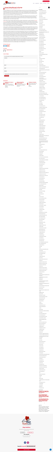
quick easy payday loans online (43, 296)
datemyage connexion (42, 88)
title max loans (41, 344)
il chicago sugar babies (42, 162)
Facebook (3, 45)
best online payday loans (42, 44)
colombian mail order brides (43, 83)
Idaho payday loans (41, 161)
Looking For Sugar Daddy (42, 202)
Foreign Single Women (42, 128)
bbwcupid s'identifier (42, 35)
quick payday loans (41, 299)
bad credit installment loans (43, 30)
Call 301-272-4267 (46, 1)
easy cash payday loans (42, 97)
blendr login (40, 55)
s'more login (40, 312)
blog (39, 57)
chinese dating (41, 80)
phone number (41, 293)
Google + (7, 45)
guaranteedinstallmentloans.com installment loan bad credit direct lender (43, 142)
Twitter (5, 45)
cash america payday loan (42, 72)
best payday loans (41, 47)
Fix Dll (40, 118)
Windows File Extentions (42, 374)
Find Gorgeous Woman (42, 115)
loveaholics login (41, 203)
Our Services (44, 3)
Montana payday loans (42, 230)
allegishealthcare (8, 8)
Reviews (48, 3)
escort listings (41, 104)
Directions (41, 3)
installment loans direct (42, 171)
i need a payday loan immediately (43, 159)
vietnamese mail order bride (43, 365)
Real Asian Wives (41, 300)
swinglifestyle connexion (42, 327)
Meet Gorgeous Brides (42, 216)
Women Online (41, 378)
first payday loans (41, 117)
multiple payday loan (42, 232)
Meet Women (41, 220)
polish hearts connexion (42, 295)
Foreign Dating (41, 124)
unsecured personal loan (42, 357)
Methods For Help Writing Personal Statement (8, 83)
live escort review (41, 196)
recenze (40, 302)
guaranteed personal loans (42, 139)
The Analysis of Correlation (20, 82)
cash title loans (41, 75)
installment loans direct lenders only (44, 172)
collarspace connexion (42, 81)
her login (40, 145)
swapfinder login (41, 326)
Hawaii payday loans (42, 144)
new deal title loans (41, 239)
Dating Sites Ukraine (41, 91)
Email (8, 45)
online (40, 247)
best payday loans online (42, 48)
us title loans (40, 358)
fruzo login (40, 132)
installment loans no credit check (43, 175)
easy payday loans (41, 100)
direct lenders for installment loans (43, 94)
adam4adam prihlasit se (42, 13)
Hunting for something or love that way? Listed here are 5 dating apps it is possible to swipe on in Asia (44, 399)
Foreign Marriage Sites (42, 127)
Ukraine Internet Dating (42, 351)
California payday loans (42, 65)
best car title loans (41, 38)
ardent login (40, 23)
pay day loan (41, 257)
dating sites (40, 90)
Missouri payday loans (42, 229)
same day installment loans (42, 313)
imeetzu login (41, 165)
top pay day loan (41, 348)
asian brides (40, 27)
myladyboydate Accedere (42, 236)
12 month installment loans (42, 10)
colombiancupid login (42, 84)
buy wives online (41, 64)
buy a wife (40, 62)
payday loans (41, 266)
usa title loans (41, 362)
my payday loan (41, 233)
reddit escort (41, 303)
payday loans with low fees (42, 270)
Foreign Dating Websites (42, 125)
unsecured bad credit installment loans (44, 354)
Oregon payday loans (42, 256)
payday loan (40, 260)
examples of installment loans (43, 107)
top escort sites (41, 345)
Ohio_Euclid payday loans (42, 243)
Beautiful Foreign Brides (42, 37)
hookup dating (41, 152)
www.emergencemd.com (31, 446)
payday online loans (41, 271)
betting (40, 51)
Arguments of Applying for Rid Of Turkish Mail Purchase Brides (33, 83)
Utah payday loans (41, 364)
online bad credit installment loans (43, 249)
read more (18, 86)
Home (33, 3)
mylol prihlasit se (41, 237)
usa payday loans (41, 361)
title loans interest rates (42, 341)
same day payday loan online (43, 316)
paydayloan (40, 273)
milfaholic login (41, 226)
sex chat (40, 320)
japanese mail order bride (42, 186)
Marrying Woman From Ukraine (43, 212)
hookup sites (40, 154)
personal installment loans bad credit (44, 285)
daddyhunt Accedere (42, 87)
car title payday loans (42, 68)
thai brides (40, 338)
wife (39, 372)
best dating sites (41, 41)
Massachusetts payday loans (43, 215)
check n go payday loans (42, 76)
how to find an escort (42, 158)
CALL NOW (22, 432)
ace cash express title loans (42, 12)
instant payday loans (42, 178)
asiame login (41, 26)
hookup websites (41, 155)
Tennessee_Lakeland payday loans (43, 333)
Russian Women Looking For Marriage (44, 310)
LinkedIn (6, 45)
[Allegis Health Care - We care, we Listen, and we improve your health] (9, 3)
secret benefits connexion (42, 317)
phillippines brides (41, 292)
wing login (40, 375)
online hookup (41, 250)
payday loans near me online (43, 267)
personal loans (41, 288)
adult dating (40, 16)
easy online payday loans (42, 98)
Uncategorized (14, 8)
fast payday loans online (42, 111)
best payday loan (41, 45)
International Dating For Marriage (43, 182)
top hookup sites (41, 347)
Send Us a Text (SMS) (26, 449)
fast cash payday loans (42, 108)
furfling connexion (41, 134)
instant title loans (41, 179)
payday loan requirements (42, 264)
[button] (20, 87)
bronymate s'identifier (42, 58)
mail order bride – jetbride (42, 205)
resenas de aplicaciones (42, 306)
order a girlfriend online (42, 253)
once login (40, 246)
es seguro (40, 101)
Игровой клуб (40, 386)
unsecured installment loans (43, 355)
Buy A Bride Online (41, 61)
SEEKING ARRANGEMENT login (42, 319)
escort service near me (42, 105)
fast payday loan (41, 110)
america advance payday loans (43, 19)
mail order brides (41, 206)
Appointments (37, 3)
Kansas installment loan (42, 188)
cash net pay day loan (42, 73)
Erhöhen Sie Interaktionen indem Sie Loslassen (43, 391)
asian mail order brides (42, 29)
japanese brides (41, 185)
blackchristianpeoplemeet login (43, 54)
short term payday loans (42, 323)
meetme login (41, 223)
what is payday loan (41, 371)
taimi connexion (41, 330)
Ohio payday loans (41, 240)
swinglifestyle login (41, 329)
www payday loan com (42, 382)
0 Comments (18, 8)
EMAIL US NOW (30, 432)
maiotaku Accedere (41, 209)
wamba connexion (41, 368)
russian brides (41, 309)
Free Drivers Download (42, 131)
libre (39, 195)
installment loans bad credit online (43, 168)
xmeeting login (41, 383)
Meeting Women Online (42, 222)
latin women (40, 192)
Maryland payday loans (42, 213)
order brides (40, 254)
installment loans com (42, 169)
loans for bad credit (41, 199)
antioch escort (41, 20)
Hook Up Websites (41, 151)
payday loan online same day (43, 263)
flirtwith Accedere (41, 121)
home (40, 148)
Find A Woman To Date (42, 114)
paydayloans (41, 279)
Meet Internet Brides (41, 219)
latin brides (40, 189)
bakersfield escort (41, 34)
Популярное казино (41, 387)
